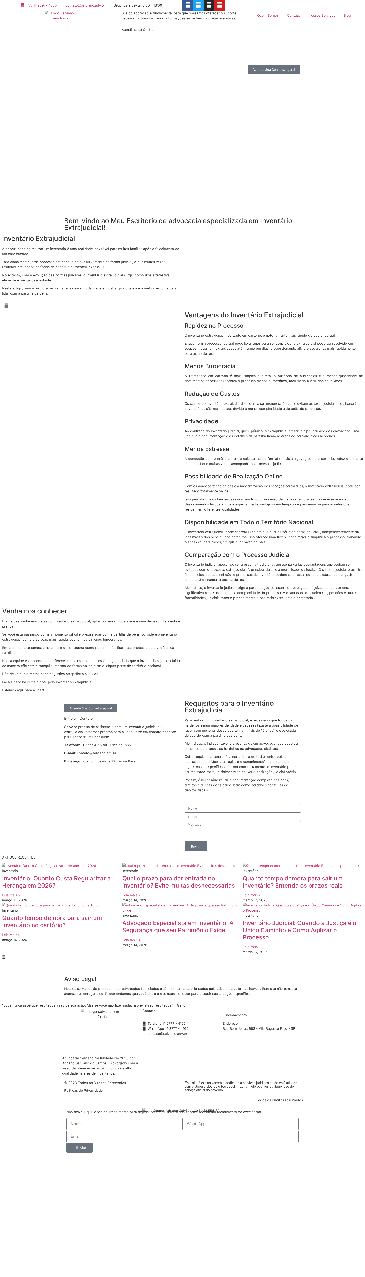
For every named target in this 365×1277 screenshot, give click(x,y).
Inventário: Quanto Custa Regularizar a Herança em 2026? (56, 882)
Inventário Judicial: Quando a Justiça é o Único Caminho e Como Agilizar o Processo (299, 930)
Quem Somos (268, 15)
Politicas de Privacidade (83, 1090)
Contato (293, 15)
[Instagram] (209, 5)
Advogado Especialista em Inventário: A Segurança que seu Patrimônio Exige (178, 926)
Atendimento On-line (138, 29)
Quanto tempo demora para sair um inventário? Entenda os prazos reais (293, 882)
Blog (347, 15)
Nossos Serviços (322, 15)
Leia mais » (11, 895)
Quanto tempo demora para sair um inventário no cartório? (52, 921)
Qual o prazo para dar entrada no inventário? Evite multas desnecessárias (178, 882)
